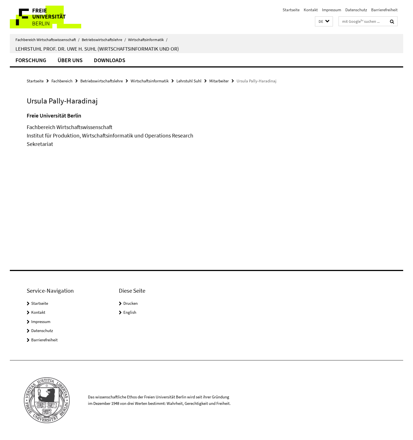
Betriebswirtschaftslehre (104, 40)
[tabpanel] (130, 135)
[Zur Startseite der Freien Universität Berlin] (57, 17)
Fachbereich (61, 81)
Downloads (109, 60)
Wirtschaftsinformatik (147, 40)
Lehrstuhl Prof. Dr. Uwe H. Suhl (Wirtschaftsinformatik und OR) (97, 48)
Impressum (331, 9)
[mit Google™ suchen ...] (392, 21)
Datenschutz (356, 9)
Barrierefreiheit (384, 9)
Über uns (70, 60)
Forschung (30, 60)
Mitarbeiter (219, 81)
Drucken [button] (130, 303)
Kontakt (311, 9)
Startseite (291, 9)
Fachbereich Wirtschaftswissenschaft (47, 40)
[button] (324, 21)
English (129, 312)
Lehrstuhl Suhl (188, 81)
